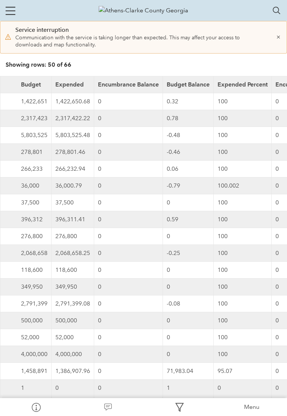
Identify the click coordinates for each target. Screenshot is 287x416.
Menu (251, 406)
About (36, 407)
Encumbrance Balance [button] (128, 84)
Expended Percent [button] (242, 84)
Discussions (108, 407)
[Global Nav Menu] (10, 10)
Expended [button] (69, 84)
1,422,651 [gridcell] (34, 101)
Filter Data (179, 407)
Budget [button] (31, 84)
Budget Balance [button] (188, 84)
